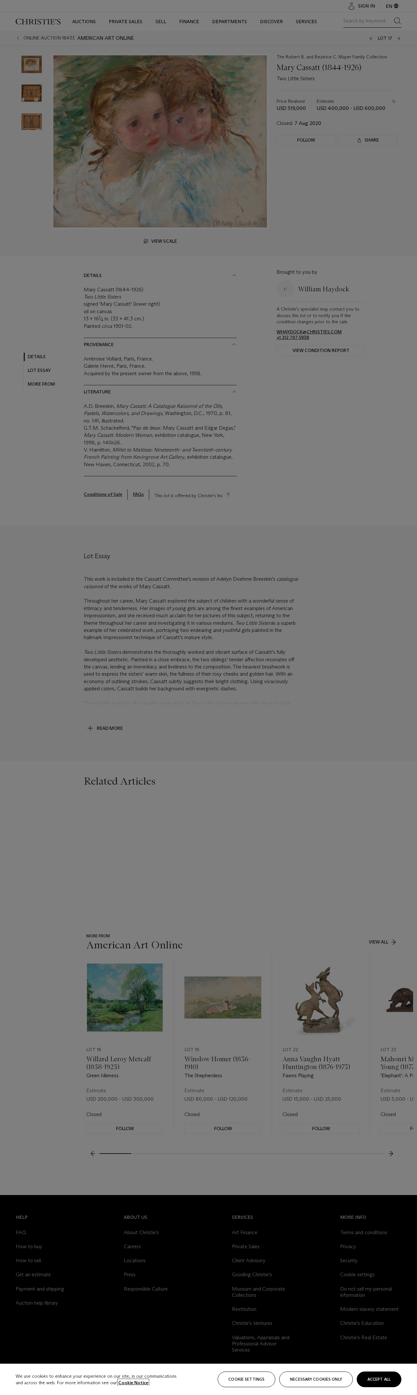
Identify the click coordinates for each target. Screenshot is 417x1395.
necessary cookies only (316, 1379)
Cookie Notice (133, 1383)
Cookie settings (246, 1379)
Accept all (379, 1379)
